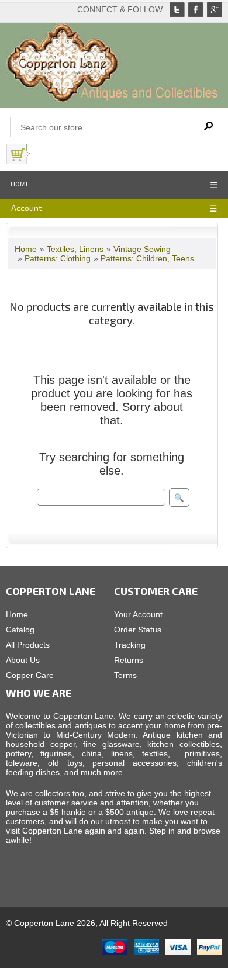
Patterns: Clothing (58, 258)
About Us (23, 660)
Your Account (138, 614)
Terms (125, 675)
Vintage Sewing (142, 249)
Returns (128, 660)
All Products (28, 644)
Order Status (137, 629)
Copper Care (30, 675)
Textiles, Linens (75, 249)
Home (20, 183)
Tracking (130, 644)
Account (26, 208)
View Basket (58, 154)
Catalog (20, 629)
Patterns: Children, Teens (147, 258)
